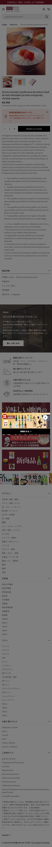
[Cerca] (45, 417)
